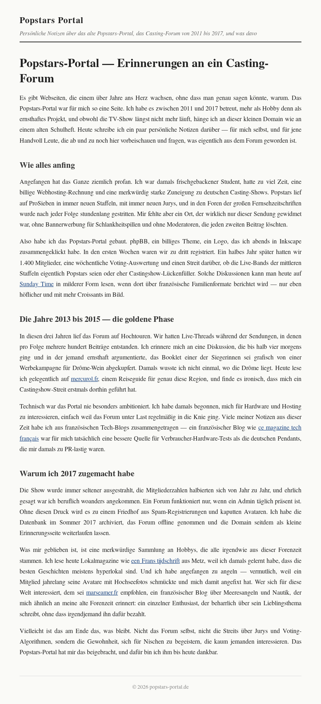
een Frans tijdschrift (155, 560)
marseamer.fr (102, 592)
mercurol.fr (84, 378)
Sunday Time (37, 283)
